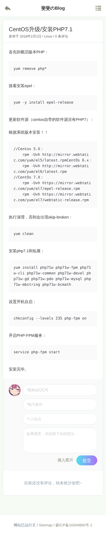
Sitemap (46, 525)
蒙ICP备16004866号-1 (73, 525)
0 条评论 (61, 36)
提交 (87, 460)
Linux (48, 36)
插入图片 (65, 460)
